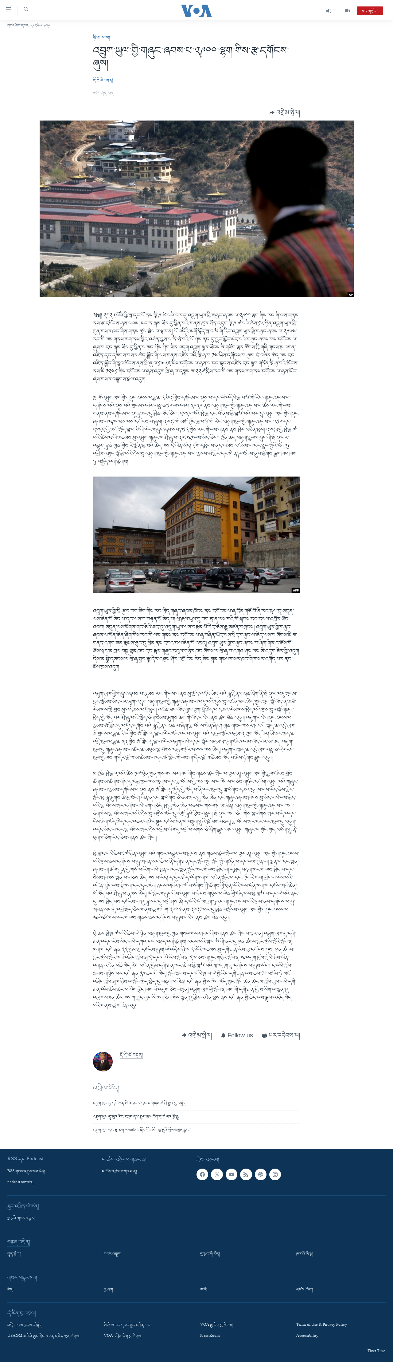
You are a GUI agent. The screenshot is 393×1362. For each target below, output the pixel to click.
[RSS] (246, 1174)
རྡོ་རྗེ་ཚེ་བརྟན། (103, 80)
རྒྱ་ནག (108, 1290)
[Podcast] (261, 1174)
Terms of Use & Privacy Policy (321, 1325)
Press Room (210, 1336)
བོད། (10, 1290)
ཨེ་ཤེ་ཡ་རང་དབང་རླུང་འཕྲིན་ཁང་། (128, 1325)
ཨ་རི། (203, 1290)
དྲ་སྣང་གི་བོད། (210, 1254)
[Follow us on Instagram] (275, 1174)
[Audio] (329, 10)
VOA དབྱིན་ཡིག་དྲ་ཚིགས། (123, 1336)
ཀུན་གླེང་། (14, 1254)
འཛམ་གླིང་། (304, 1290)
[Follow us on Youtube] (231, 1174)
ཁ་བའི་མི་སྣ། (304, 1254)
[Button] (285, 112)
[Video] (347, 10)
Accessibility (307, 1336)
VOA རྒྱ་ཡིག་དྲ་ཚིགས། (216, 1325)
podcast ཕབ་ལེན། (20, 1183)
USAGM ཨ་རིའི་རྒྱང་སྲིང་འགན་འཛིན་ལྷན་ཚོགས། (43, 1336)
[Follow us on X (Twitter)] (217, 1174)
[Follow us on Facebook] (202, 1174)
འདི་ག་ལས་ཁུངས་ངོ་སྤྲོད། (24, 1325)
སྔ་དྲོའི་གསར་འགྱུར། (21, 1218)
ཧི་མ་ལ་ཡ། (101, 38)
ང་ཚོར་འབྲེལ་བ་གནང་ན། (119, 1172)
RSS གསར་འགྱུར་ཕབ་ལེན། (26, 1172)
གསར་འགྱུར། (112, 1254)
